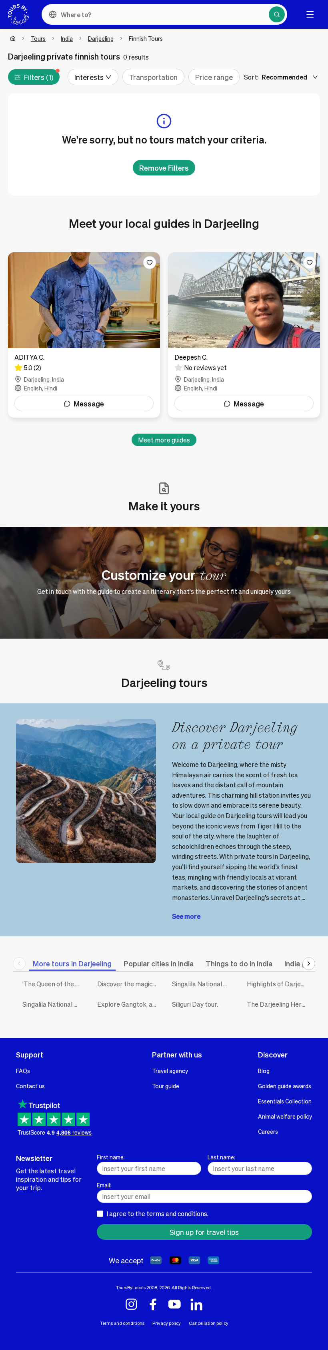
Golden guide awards (284, 1085)
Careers (268, 1131)
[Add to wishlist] (149, 262)
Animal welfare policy (285, 1116)
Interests (89, 77)
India (67, 38)
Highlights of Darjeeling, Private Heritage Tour (278, 984)
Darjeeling (101, 38)
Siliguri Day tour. (195, 1004)
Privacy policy (166, 1323)
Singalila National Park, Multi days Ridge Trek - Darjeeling (53, 1004)
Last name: (221, 1157)
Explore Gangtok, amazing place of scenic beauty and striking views (128, 1004)
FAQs (23, 1070)
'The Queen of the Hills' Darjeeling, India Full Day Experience (53, 984)
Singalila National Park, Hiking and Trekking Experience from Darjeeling (203, 984)
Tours (38, 38)
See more (186, 916)
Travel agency (170, 1070)
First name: (111, 1157)
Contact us (30, 1085)
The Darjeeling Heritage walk (278, 1004)
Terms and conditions (122, 1323)
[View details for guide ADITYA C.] (84, 335)
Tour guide (165, 1085)
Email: (104, 1185)
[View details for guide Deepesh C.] (244, 335)
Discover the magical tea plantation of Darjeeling (128, 984)
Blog (264, 1070)
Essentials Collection (285, 1101)
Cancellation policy (208, 1323)
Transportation (153, 77)
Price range (214, 77)
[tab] (72, 963)
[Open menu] (310, 14)
